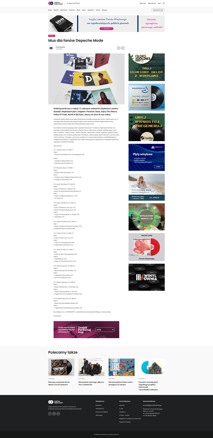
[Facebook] (50, 413)
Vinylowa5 (72, 10)
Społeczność (63, 10)
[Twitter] (58, 413)
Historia (98, 10)
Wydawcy (122, 412)
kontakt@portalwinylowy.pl (152, 405)
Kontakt (122, 405)
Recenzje (104, 10)
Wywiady (56, 10)
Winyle (78, 10)
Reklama (98, 405)
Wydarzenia (143, 3)
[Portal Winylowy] (55, 3)
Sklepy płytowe (152, 3)
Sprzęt (84, 10)
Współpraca (100, 409)
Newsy (50, 10)
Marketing (99, 415)
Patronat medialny (102, 412)
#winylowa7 (91, 10)
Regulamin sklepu (125, 422)
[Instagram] (54, 413)
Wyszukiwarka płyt (158, 10)
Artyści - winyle (124, 415)
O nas (121, 409)
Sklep (159, 3)
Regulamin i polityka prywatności (130, 419)
